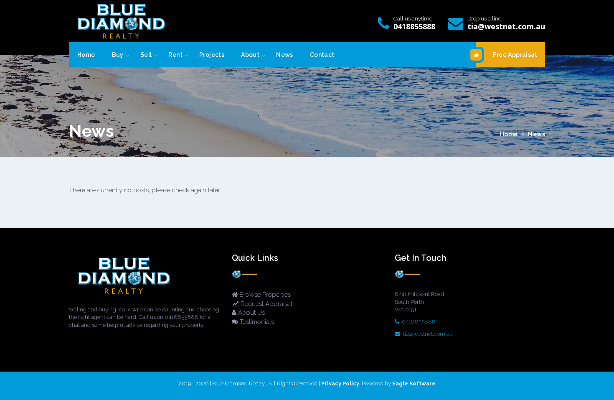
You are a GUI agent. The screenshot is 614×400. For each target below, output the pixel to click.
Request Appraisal (265, 304)
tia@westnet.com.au (506, 26)
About (250, 54)
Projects (211, 54)
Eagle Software (414, 383)
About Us (250, 312)
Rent (175, 54)
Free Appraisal (515, 54)
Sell (146, 54)
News (284, 54)
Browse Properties (264, 294)
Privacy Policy (340, 383)
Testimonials (256, 322)
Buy (118, 54)
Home (86, 54)
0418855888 (414, 26)
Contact (322, 54)
